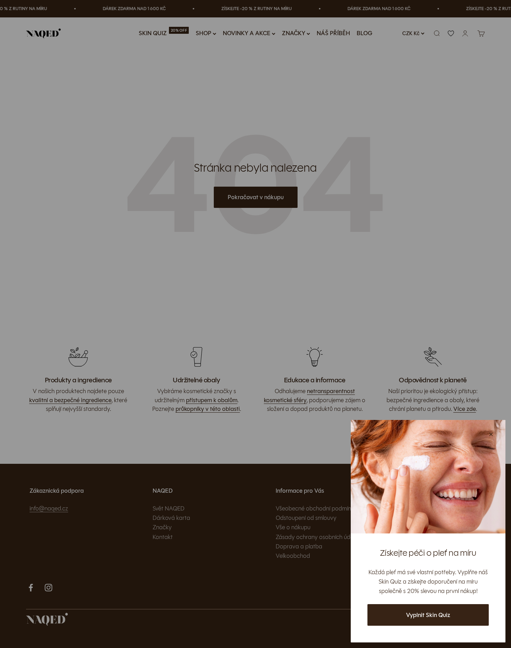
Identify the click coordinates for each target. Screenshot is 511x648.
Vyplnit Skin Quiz (428, 615)
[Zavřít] (491, 434)
